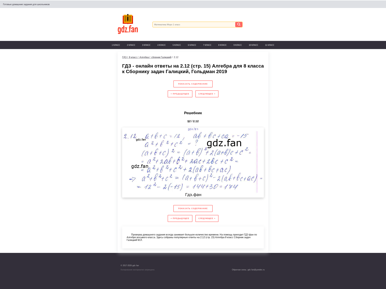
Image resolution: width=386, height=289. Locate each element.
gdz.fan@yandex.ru (256, 270)
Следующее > (206, 94)
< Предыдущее (180, 94)
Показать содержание (193, 84)
